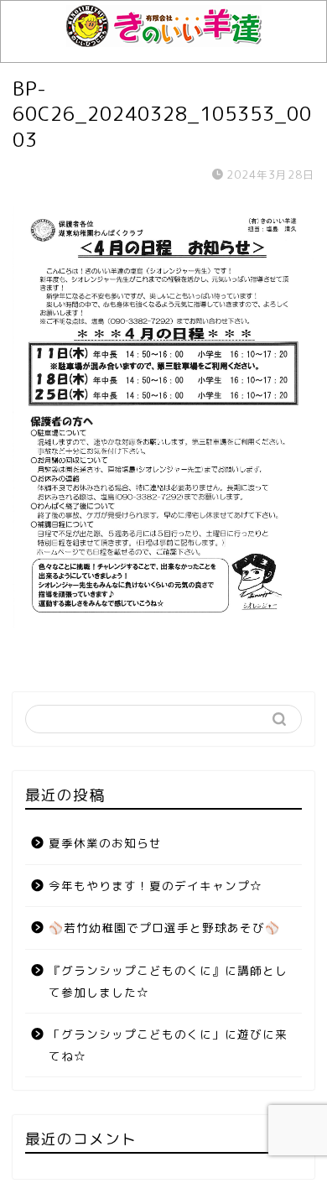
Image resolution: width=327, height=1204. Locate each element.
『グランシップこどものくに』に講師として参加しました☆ (168, 981)
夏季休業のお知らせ (105, 843)
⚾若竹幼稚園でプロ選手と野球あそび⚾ (164, 928)
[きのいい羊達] (164, 37)
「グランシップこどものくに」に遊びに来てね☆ (168, 1045)
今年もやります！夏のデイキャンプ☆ (155, 886)
